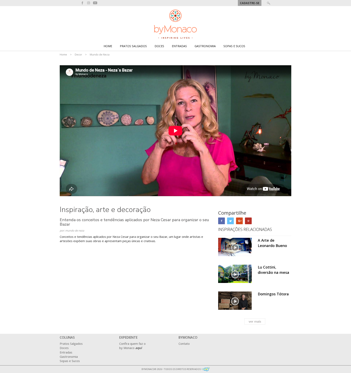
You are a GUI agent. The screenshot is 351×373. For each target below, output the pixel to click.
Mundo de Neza (99, 54)
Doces (159, 46)
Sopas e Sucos (234, 46)
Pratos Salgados (133, 46)
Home (108, 46)
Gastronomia (205, 46)
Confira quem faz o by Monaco (132, 345)
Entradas (179, 46)
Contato (184, 343)
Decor (78, 54)
